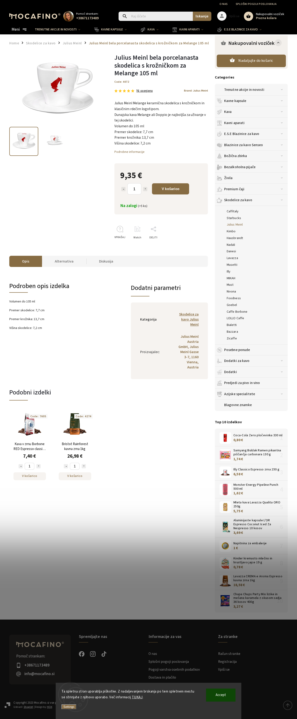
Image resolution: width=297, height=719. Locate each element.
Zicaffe (232, 338)
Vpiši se (224, 669)
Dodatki (230, 371)
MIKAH (231, 278)
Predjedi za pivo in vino (242, 382)
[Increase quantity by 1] (145, 189)
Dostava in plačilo (162, 677)
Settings (68, 707)
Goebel (232, 305)
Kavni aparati (234, 122)
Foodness (234, 298)
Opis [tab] (25, 261)
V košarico (170, 189)
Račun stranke (229, 653)
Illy (228, 271)
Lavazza (232, 258)
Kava (228, 111)
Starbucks (234, 218)
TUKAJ (137, 697)
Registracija (227, 661)
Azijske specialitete (239, 394)
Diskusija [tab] (106, 261)
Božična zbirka (235, 155)
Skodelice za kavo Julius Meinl (189, 319)
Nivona (231, 291)
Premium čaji (234, 189)
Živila (228, 178)
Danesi (231, 251)
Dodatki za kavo (237, 360)
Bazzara (232, 331)
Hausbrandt (235, 238)
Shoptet (28, 707)
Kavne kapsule (235, 100)
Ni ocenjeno (144, 90)
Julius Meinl (235, 224)
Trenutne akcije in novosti (244, 89)
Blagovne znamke (238, 404)
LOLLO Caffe (235, 318)
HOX (49, 707)
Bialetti (232, 325)
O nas (224, 4)
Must (230, 284)
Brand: (196, 91)
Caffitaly (233, 211)
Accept (221, 695)
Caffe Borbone (237, 311)
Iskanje (202, 16)
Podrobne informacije (129, 152)
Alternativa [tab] (64, 261)
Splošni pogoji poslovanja (256, 4)
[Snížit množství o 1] (21, 466)
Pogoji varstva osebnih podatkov (174, 669)
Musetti (232, 265)
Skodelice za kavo (238, 200)
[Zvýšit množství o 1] (38, 466)
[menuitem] (61, 29)
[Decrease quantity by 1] (123, 189)
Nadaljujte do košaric (255, 60)
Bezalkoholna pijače (239, 167)
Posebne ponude (237, 349)
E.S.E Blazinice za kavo (241, 133)
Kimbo (231, 231)
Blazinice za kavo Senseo (243, 145)
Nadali (231, 245)
